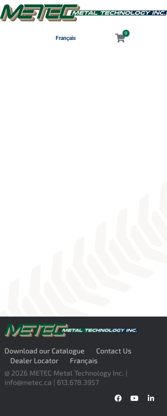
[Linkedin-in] (151, 398)
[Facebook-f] (118, 398)
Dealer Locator (34, 360)
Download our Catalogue (44, 350)
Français (66, 38)
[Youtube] (134, 398)
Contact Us (113, 350)
